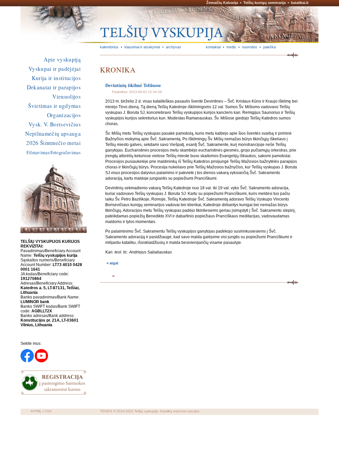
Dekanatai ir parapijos (54, 87)
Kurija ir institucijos (56, 78)
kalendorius (109, 47)
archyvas (173, 47)
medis (231, 47)
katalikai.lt (300, 3)
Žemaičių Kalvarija (222, 3)
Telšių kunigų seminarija (264, 3)
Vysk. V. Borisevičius (54, 124)
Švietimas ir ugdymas (54, 106)
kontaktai (213, 47)
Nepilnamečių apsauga (53, 133)
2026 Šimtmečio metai (53, 143)
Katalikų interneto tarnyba (179, 411)
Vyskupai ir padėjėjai (54, 68)
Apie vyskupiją (62, 59)
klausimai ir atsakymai (142, 47)
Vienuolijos (66, 96)
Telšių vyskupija (146, 411)
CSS (48, 411)
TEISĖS (106, 411)
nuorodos (249, 47)
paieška (269, 47)
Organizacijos (64, 115)
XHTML (36, 411)
